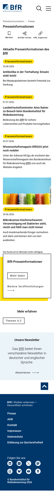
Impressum (14, 430)
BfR (5, 53)
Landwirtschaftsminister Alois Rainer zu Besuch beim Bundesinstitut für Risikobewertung (25, 111)
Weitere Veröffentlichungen (25, 286)
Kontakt (12, 425)
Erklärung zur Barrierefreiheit (25, 442)
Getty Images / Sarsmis (50, 196)
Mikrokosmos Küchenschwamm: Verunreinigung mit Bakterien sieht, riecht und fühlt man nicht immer (24, 223)
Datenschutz (15, 436)
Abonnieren (22, 372)
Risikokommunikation (13, 21)
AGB (10, 419)
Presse (31, 21)
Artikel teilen (25, 38)
